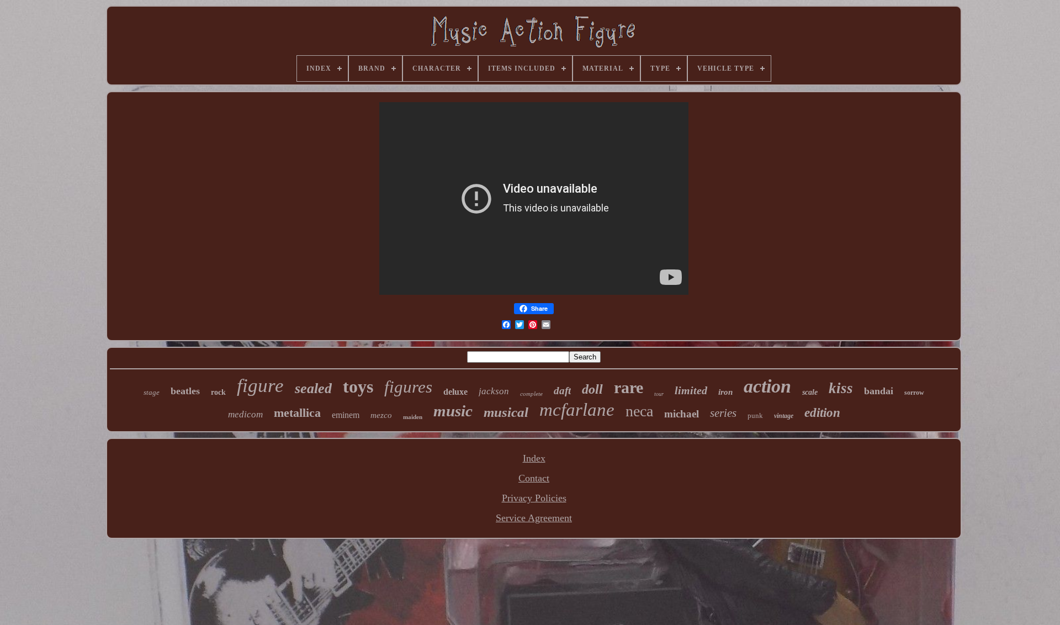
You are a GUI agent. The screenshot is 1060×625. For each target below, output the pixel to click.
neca (639, 411)
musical (506, 412)
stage (152, 392)
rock (218, 392)
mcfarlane (576, 410)
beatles (185, 390)
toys (358, 386)
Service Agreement (534, 517)
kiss (841, 388)
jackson (494, 391)
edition (822, 413)
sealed (313, 388)
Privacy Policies (534, 498)
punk (755, 415)
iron (725, 392)
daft (562, 390)
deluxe (455, 391)
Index (534, 458)
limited (691, 390)
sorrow (914, 392)
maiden (412, 417)
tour (659, 394)
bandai (878, 390)
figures (408, 386)
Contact (533, 478)
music (453, 411)
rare (628, 387)
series (723, 413)
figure (260, 385)
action (767, 386)
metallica (297, 413)
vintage (783, 416)
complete (531, 393)
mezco (381, 415)
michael (681, 414)
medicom (245, 414)
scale (810, 392)
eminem (345, 415)
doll (592, 389)
